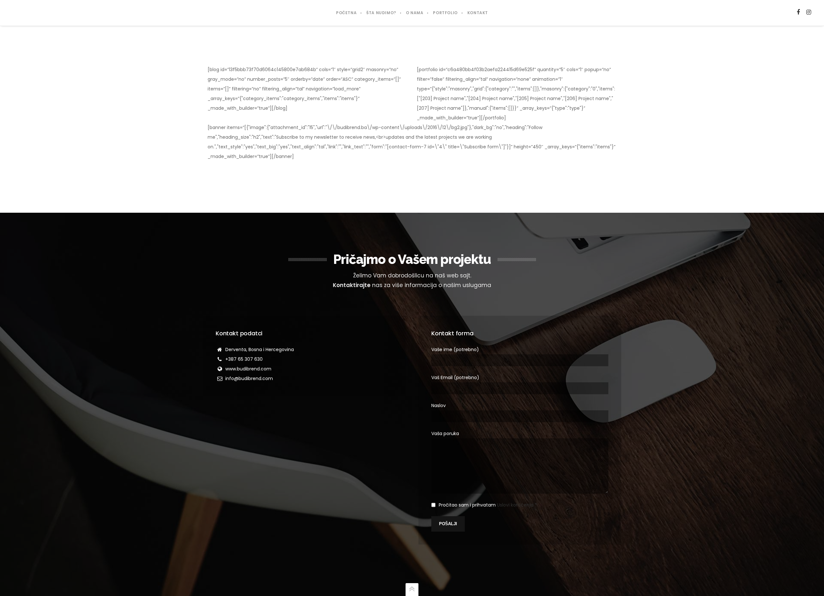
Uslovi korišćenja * (517, 505)
